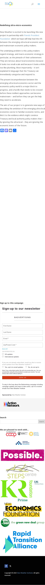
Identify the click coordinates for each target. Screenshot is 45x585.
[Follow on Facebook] (6, 566)
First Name (7, 324)
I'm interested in (8, 351)
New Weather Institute (19, 395)
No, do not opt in (33, 367)
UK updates (9, 354)
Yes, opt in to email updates (14, 367)
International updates (12, 357)
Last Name (6, 331)
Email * (5, 337)
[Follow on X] (10, 566)
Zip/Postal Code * (9, 343)
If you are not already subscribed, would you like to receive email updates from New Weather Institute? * (21, 363)
